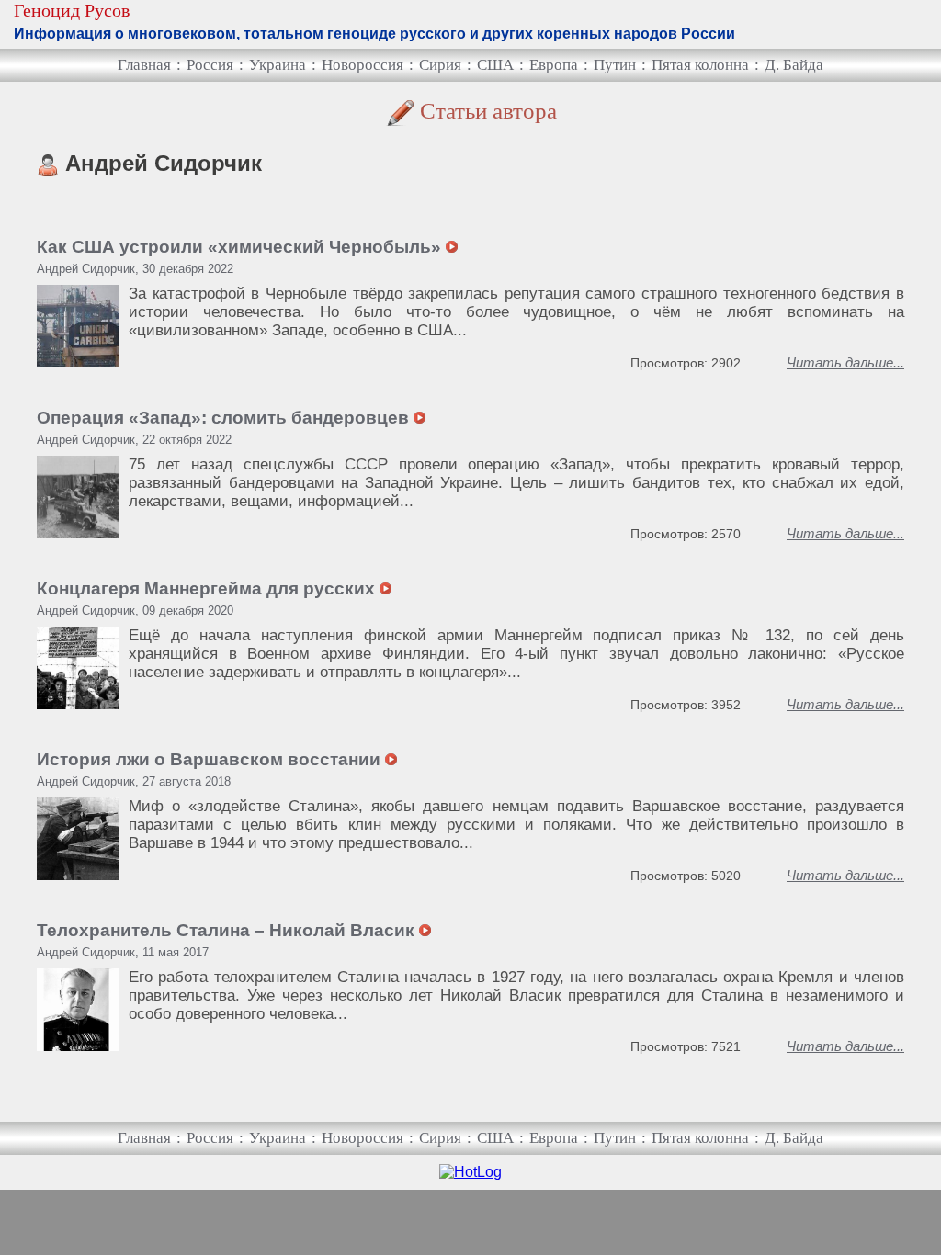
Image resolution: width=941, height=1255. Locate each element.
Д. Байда (794, 64)
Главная (144, 64)
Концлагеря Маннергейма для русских (208, 588)
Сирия (440, 64)
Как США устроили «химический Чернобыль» (241, 246)
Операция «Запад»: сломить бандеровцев (225, 417)
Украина (277, 64)
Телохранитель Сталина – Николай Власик (228, 930)
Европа (553, 64)
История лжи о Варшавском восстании (211, 759)
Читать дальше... (845, 362)
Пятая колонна (700, 64)
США (495, 64)
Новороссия (362, 64)
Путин (615, 64)
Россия (210, 64)
